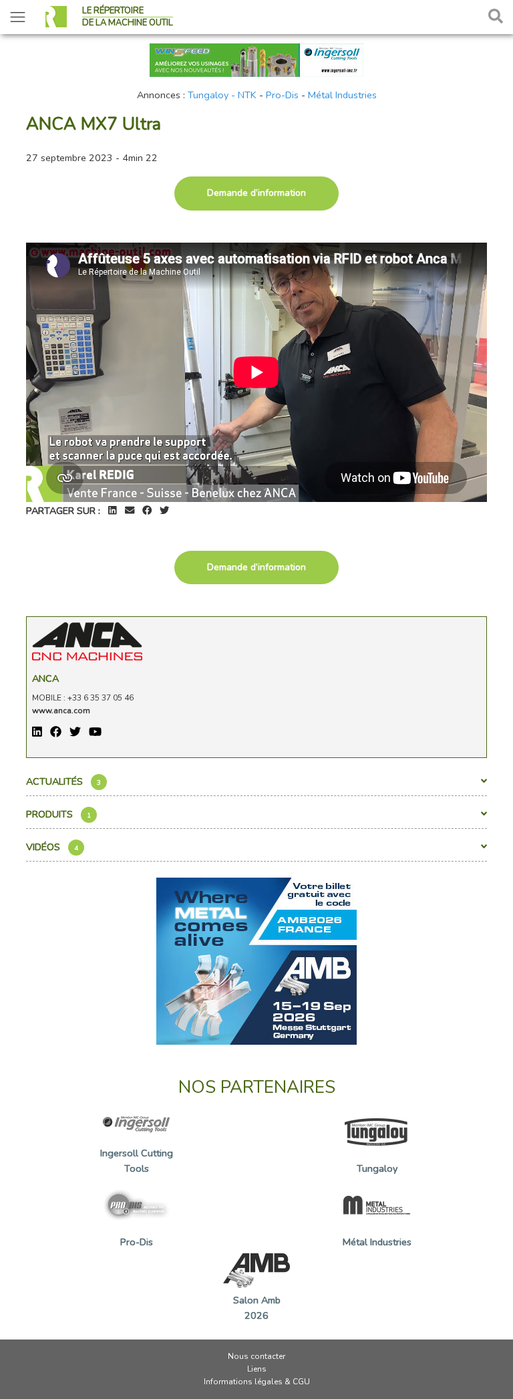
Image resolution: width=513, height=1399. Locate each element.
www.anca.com (61, 710)
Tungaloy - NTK (222, 95)
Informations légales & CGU (257, 1381)
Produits (58, 814)
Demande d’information (256, 192)
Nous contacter (256, 1356)
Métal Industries (342, 95)
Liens (257, 1369)
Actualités (63, 781)
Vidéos (52, 847)
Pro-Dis (282, 95)
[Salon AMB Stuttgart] (256, 960)
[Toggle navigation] (17, 17)
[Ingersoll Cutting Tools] (256, 59)
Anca (45, 678)
